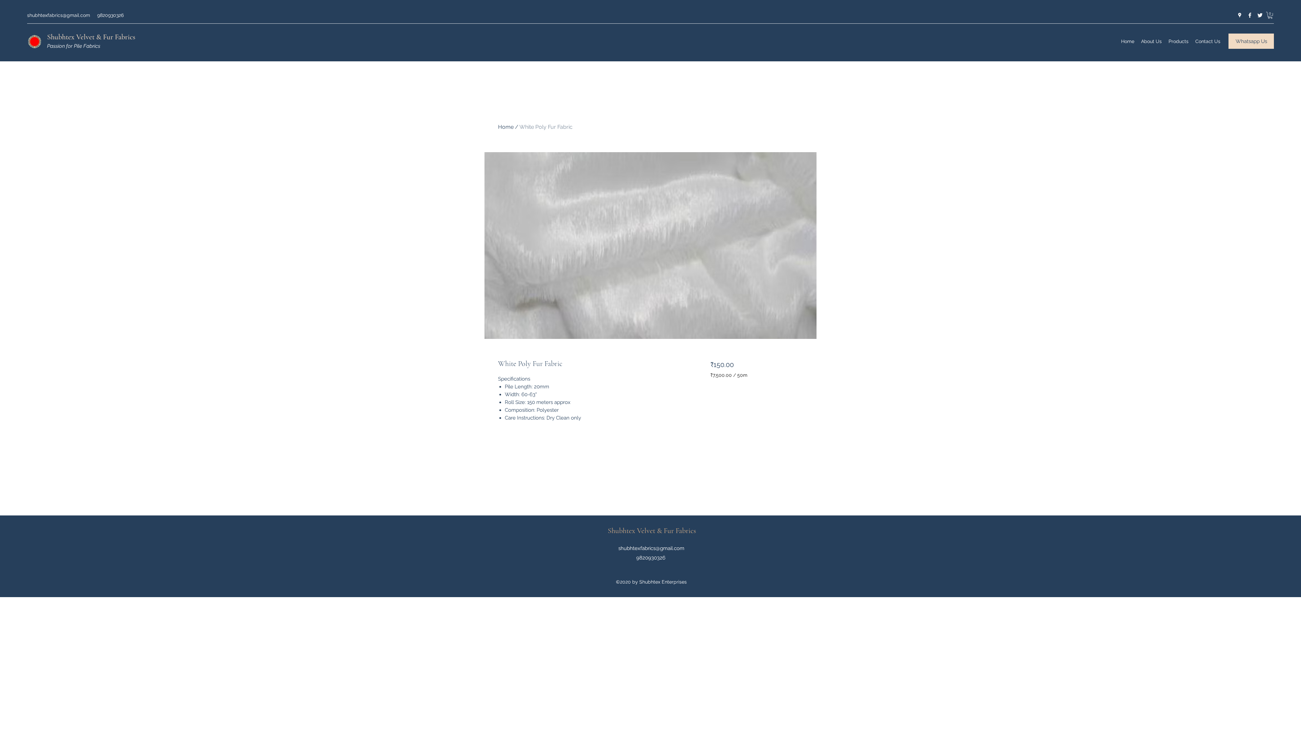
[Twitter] (1260, 15)
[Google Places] (1239, 15)
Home (506, 127)
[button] (1270, 15)
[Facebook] (1249, 15)
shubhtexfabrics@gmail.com (58, 15)
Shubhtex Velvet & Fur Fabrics (91, 37)
